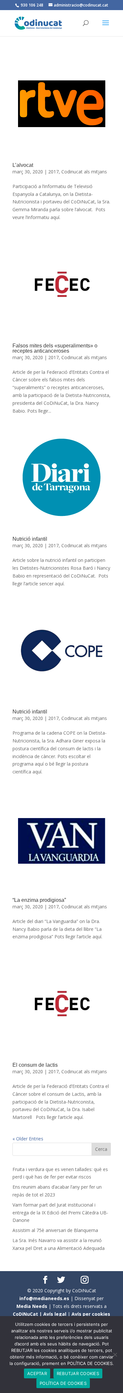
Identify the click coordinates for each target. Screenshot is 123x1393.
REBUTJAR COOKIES (78, 1373)
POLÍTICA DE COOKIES (63, 1383)
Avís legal (54, 1314)
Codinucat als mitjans (84, 172)
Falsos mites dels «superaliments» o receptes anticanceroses (54, 348)
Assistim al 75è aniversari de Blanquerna (55, 1230)
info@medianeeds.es (44, 1298)
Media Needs (31, 1306)
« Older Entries (27, 1139)
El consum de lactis (35, 1065)
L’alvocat (22, 165)
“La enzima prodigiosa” (39, 900)
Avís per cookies (91, 1314)
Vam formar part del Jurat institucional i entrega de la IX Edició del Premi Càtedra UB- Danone (60, 1213)
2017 (53, 172)
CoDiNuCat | (28, 1314)
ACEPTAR (37, 1373)
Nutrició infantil (29, 539)
